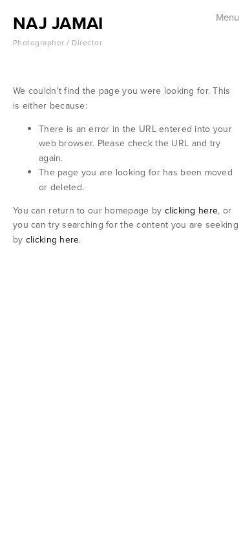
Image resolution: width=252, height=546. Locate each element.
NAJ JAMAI (58, 23)
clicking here (191, 210)
